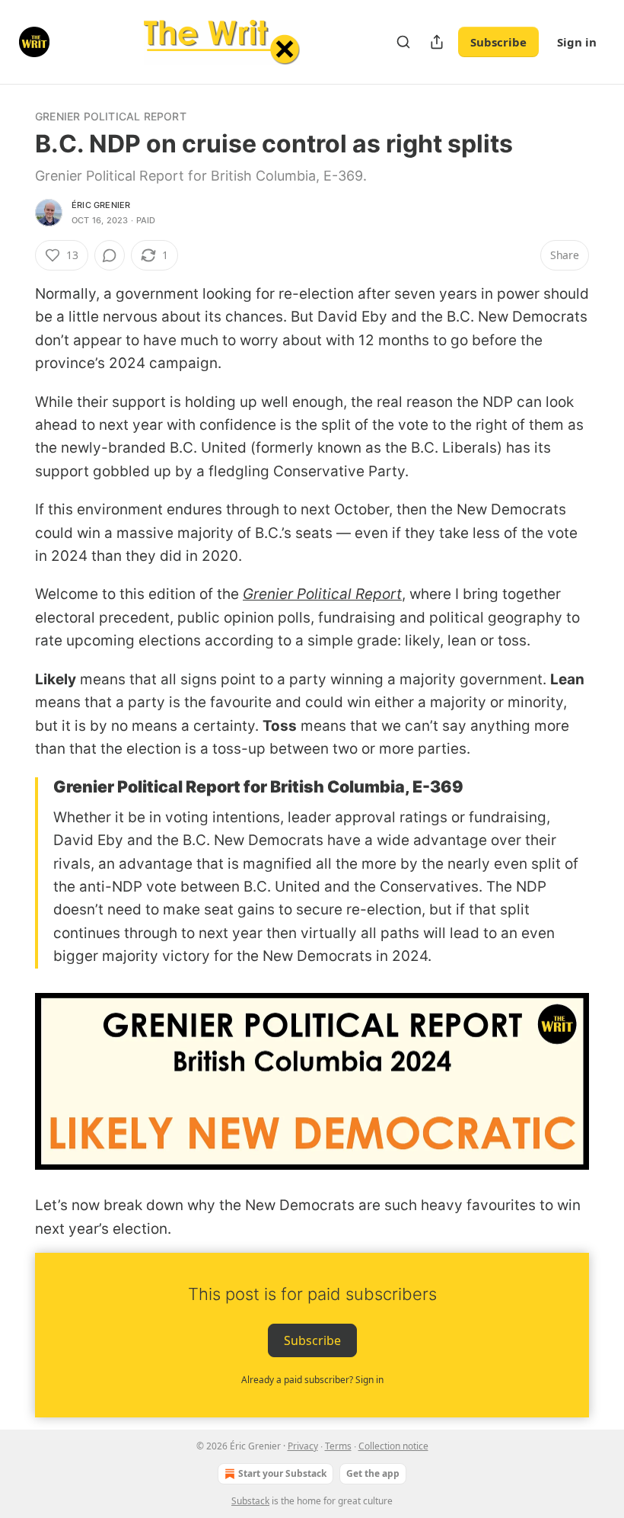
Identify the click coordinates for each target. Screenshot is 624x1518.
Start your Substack (282, 1473)
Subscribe (498, 42)
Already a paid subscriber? (312, 1379)
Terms (338, 1446)
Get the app (373, 1473)
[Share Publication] (437, 42)
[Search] (403, 42)
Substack (250, 1500)
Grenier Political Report (110, 116)
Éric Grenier (101, 205)
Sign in (577, 42)
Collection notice (393, 1446)
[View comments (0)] (109, 255)
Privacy (303, 1446)
